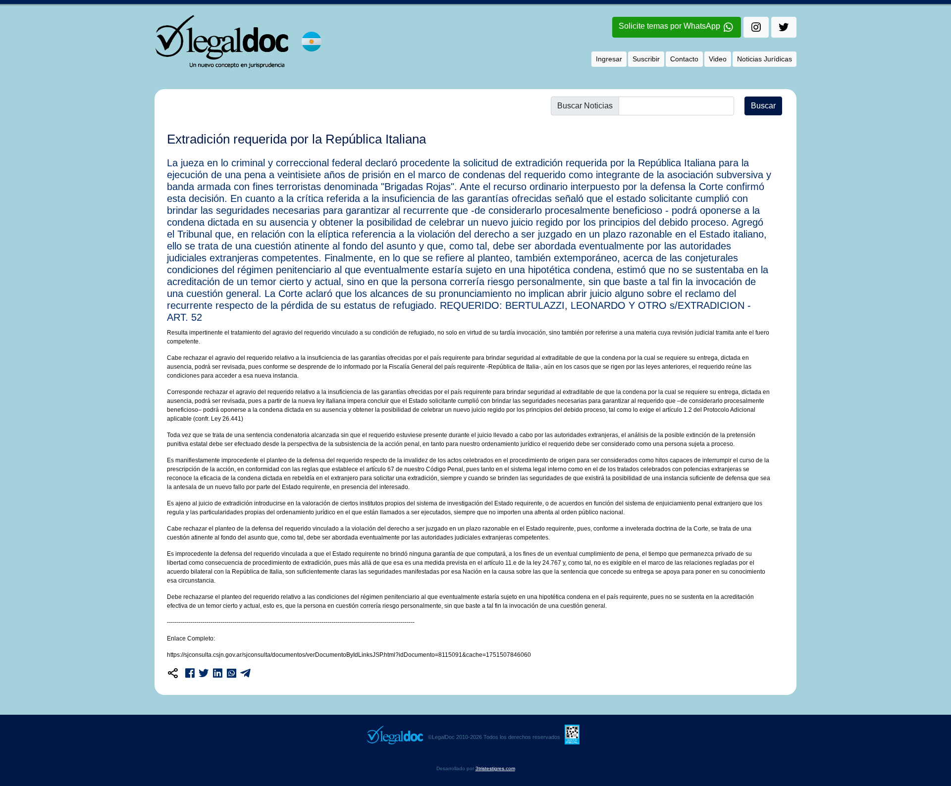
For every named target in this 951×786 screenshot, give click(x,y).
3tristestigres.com (495, 768)
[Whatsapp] (231, 671)
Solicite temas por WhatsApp (670, 26)
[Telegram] (245, 671)
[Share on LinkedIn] (217, 671)
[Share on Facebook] (190, 671)
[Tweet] (204, 671)
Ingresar (609, 59)
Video (718, 59)
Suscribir (646, 59)
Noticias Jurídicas (764, 59)
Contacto (684, 59)
